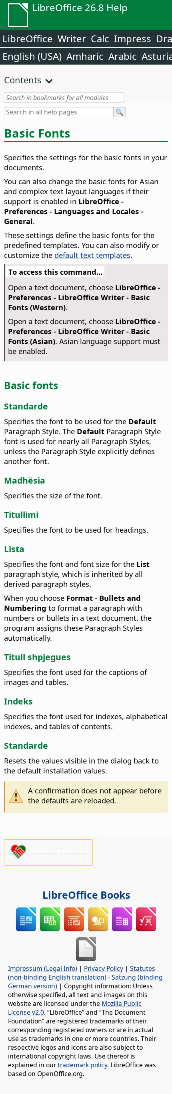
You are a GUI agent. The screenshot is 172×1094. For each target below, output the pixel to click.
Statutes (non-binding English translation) (81, 973)
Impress (132, 38)
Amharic (85, 56)
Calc (100, 38)
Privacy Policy (103, 968)
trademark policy (82, 1065)
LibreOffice (27, 38)
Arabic (122, 56)
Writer (72, 38)
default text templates (92, 255)
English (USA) (32, 56)
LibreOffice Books (86, 894)
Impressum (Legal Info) (42, 968)
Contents (23, 80)
